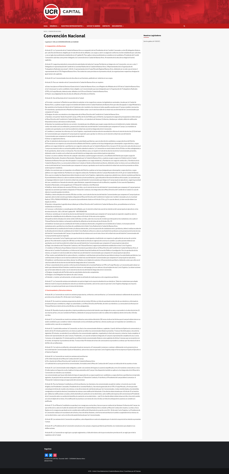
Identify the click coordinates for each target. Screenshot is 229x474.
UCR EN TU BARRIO (93, 26)
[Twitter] (51, 455)
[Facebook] (46, 455)
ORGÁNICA (53, 26)
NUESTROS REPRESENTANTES (71, 26)
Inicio (45, 26)
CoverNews (127, 471)
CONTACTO (106, 26)
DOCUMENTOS (117, 26)
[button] (184, 26)
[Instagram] (55, 455)
